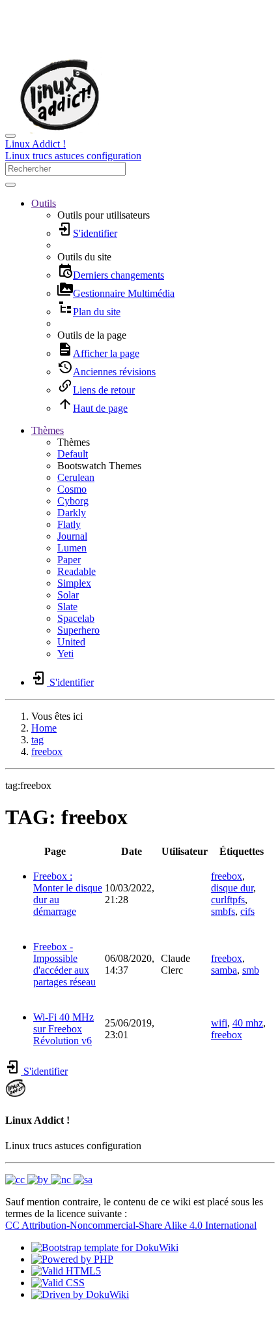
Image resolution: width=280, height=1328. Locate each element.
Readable (76, 571)
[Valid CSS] (58, 1282)
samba (224, 970)
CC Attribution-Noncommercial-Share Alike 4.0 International (131, 1225)
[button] (43, 203)
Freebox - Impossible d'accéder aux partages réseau (64, 964)
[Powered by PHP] (72, 1259)
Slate (67, 606)
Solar (68, 594)
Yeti (65, 653)
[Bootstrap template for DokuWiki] (104, 1247)
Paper (69, 559)
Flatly (69, 524)
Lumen (72, 547)
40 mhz (247, 1022)
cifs (247, 911)
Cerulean (75, 477)
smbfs (223, 911)
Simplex (74, 583)
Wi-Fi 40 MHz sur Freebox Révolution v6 (63, 1028)
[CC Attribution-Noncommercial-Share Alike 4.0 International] (48, 1179)
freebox (47, 751)
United (71, 641)
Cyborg (73, 500)
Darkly (71, 512)
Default (72, 453)
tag (37, 739)
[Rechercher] (10, 185)
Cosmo (72, 489)
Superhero (78, 630)
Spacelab (75, 618)
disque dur (232, 887)
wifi (219, 1022)
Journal (72, 536)
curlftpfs (228, 899)
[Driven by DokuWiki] (80, 1294)
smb (250, 970)
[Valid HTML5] (66, 1270)
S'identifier (44, 1071)
